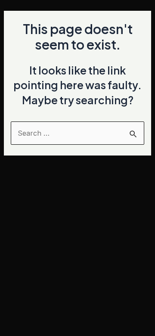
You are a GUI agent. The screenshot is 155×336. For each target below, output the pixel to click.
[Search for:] (77, 133)
